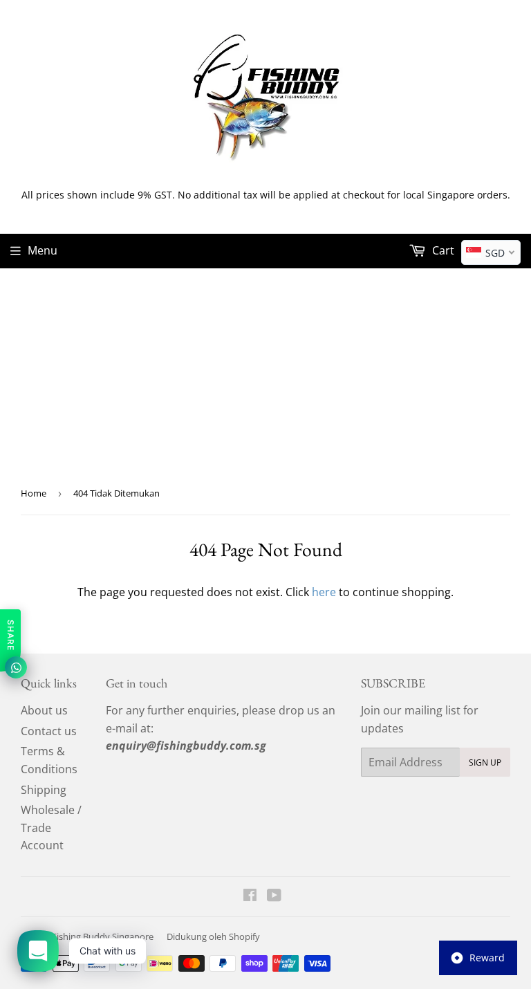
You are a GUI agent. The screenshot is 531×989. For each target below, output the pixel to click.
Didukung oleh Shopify (213, 936)
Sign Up (485, 762)
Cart (441, 250)
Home (33, 493)
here (324, 592)
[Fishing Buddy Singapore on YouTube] (274, 896)
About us (44, 710)
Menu (42, 250)
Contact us (49, 731)
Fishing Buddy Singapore (102, 936)
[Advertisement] (265, 372)
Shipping (43, 789)
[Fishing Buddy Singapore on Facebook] (250, 896)
